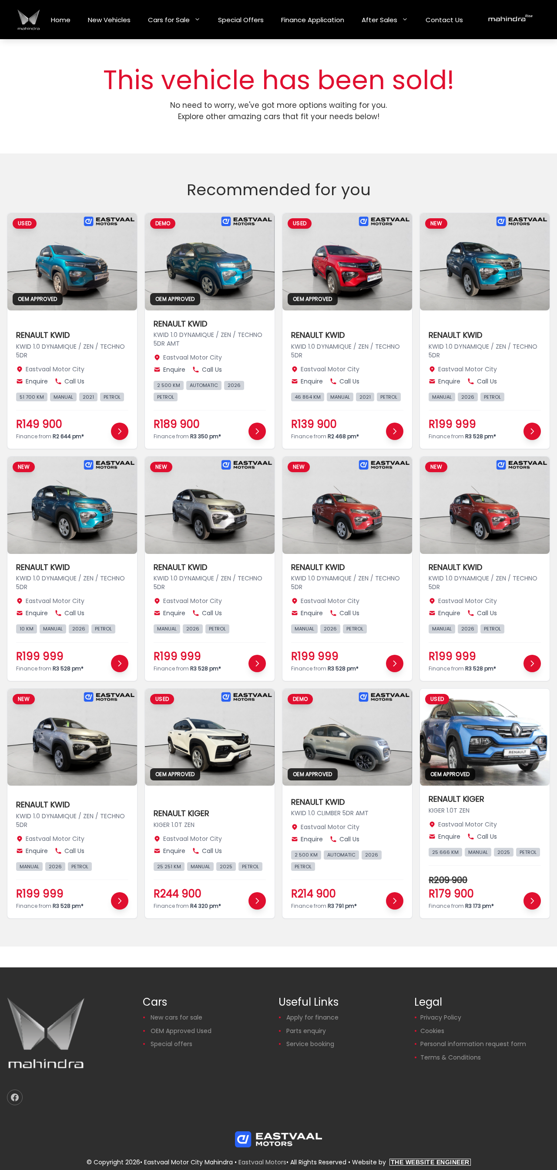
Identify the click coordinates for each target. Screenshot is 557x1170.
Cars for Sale (169, 19)
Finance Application (312, 19)
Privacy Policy (440, 1017)
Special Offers (241, 19)
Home (60, 19)
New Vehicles (109, 19)
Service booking (310, 1044)
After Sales (379, 19)
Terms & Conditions (450, 1057)
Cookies (432, 1031)
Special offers (171, 1044)
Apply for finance (312, 1017)
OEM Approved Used (181, 1031)
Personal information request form (473, 1044)
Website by (411, 1162)
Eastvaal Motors (262, 1162)
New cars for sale (176, 1017)
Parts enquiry (306, 1031)
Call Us (74, 381)
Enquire (37, 381)
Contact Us (444, 19)
